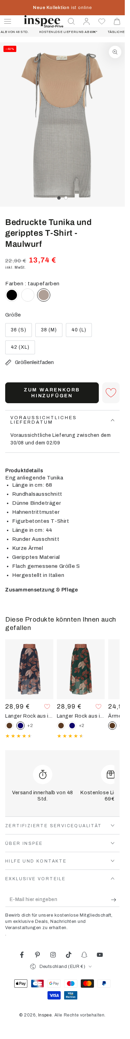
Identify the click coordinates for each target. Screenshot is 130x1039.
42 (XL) (22, 349)
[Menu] (7, 21)
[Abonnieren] (115, 900)
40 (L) (81, 332)
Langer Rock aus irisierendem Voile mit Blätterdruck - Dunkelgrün (81, 716)
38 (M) (51, 332)
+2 (30, 725)
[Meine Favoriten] (102, 21)
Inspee (45, 1015)
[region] (62, 124)
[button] (71, 21)
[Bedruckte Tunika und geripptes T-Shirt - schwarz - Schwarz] (11, 295)
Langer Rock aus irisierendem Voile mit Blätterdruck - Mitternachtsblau (29, 716)
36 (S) (21, 332)
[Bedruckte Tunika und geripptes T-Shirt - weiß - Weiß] (27, 295)
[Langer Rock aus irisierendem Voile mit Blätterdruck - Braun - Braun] (9, 725)
